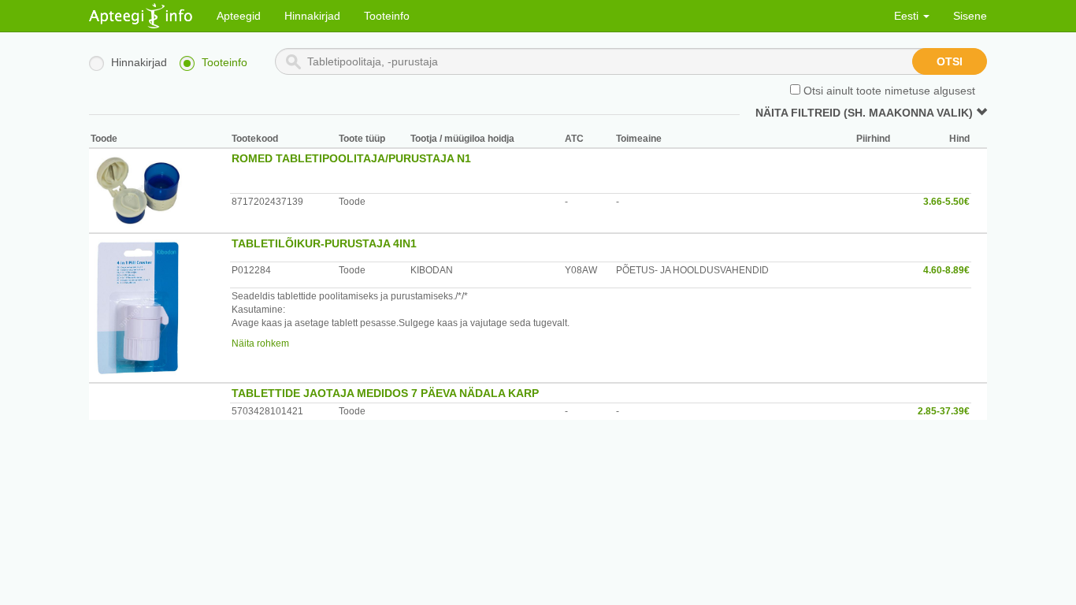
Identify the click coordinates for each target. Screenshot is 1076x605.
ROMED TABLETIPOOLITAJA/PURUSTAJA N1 (351, 158)
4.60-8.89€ (946, 270)
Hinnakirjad (312, 15)
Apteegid (239, 15)
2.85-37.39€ (944, 411)
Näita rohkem (260, 343)
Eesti (908, 15)
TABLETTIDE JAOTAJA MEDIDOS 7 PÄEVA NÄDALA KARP (385, 393)
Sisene (970, 15)
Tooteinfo (387, 15)
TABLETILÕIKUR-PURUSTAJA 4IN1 (324, 243)
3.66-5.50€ (946, 201)
